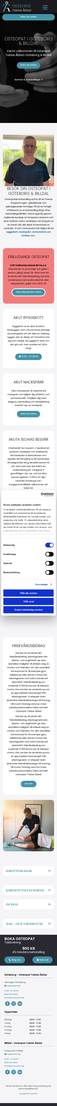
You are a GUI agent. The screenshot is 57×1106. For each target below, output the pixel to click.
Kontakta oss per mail (14, 997)
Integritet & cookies (28, 1093)
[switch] (49, 554)
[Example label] (13, 1003)
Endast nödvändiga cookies (28, 609)
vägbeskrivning (13, 986)
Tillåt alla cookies (28, 593)
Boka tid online (11, 994)
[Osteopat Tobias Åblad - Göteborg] (7, 1003)
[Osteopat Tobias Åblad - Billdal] (7, 1072)
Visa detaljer (41, 584)
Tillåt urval (28, 601)
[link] (49, 871)
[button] (45, 7)
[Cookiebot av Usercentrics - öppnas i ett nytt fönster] (41, 494)
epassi (45, 689)
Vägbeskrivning (13, 1054)
